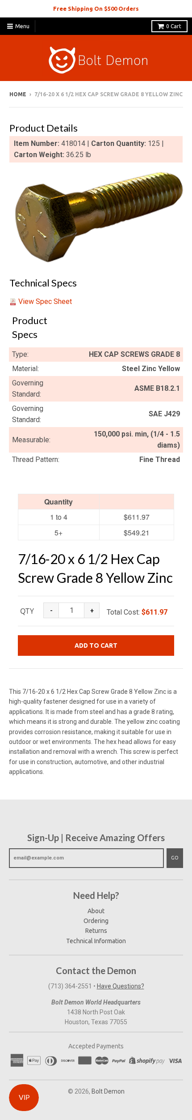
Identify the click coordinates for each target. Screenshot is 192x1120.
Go (175, 857)
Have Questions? (120, 986)
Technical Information (96, 941)
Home (17, 94)
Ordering (96, 920)
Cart (173, 26)
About (96, 911)
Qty (27, 611)
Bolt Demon (108, 1091)
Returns (96, 930)
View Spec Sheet (45, 301)
